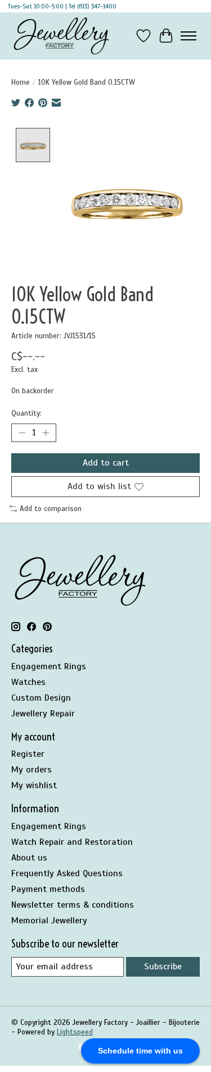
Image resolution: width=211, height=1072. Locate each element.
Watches (28, 682)
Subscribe (163, 966)
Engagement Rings (48, 666)
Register (27, 754)
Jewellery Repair (43, 713)
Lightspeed (75, 1032)
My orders (31, 769)
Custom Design (41, 697)
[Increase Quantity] (45, 433)
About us (29, 857)
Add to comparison (51, 508)
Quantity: (26, 413)
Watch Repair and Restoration (72, 842)
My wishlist (34, 785)
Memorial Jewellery (49, 920)
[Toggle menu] (188, 36)
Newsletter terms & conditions (72, 904)
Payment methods (48, 889)
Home (20, 82)
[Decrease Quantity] (22, 433)
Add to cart (106, 462)
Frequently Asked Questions (67, 873)
